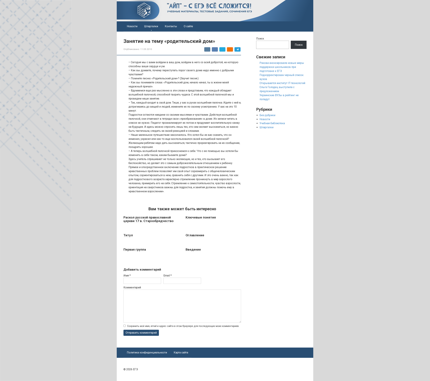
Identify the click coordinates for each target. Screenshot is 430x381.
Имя (127, 275)
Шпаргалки (151, 26)
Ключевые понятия (201, 217)
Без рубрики (267, 115)
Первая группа (134, 249)
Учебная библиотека (272, 123)
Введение (193, 249)
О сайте (188, 26)
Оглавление (195, 235)
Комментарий (132, 287)
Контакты (171, 26)
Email (167, 275)
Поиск (260, 38)
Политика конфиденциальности (147, 352)
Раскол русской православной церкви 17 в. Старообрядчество (148, 219)
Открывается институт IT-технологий (282, 83)
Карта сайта (181, 352)
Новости (132, 26)
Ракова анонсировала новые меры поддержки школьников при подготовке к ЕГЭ (282, 67)
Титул (128, 235)
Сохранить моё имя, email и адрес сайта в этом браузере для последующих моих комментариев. (183, 326)
